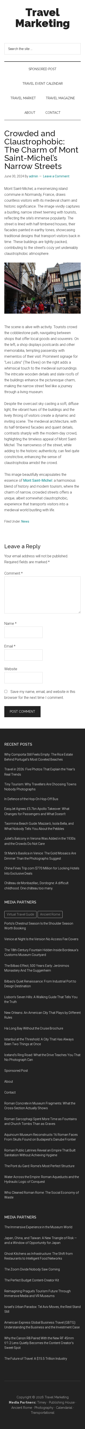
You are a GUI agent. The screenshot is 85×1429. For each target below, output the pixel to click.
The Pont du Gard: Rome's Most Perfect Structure (39, 1166)
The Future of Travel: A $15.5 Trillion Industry (35, 1358)
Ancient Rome (21, 1407)
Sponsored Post (16, 1070)
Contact (10, 1092)
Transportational (42, 1412)
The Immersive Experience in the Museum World (38, 1227)
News (25, 521)
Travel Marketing (42, 18)
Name (10, 623)
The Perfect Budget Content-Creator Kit (31, 1280)
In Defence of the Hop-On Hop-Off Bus (31, 799)
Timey (41, 1402)
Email (9, 646)
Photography (43, 1407)
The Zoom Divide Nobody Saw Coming (32, 1269)
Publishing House (62, 1402)
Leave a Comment (56, 176)
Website (10, 669)
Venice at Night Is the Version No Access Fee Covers (41, 939)
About (8, 1081)
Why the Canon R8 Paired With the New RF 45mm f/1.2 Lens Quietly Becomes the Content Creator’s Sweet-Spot (39, 1343)
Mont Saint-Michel (37, 480)
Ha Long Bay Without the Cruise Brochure (33, 1028)
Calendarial (64, 1407)
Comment (13, 573)
